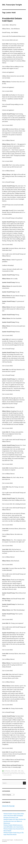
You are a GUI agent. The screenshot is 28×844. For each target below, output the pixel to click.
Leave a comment (7, 774)
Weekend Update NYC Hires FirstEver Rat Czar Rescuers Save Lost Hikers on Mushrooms (15, 821)
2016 (19, 770)
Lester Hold (11, 773)
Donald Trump (9, 772)
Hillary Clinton (21, 772)
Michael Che (17, 773)
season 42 (23, 773)
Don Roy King (7, 770)
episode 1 (15, 772)
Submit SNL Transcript (8, 806)
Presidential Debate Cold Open (12, 19)
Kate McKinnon (5, 773)
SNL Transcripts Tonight (12, 5)
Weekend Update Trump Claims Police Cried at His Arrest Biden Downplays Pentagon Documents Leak (14, 815)
